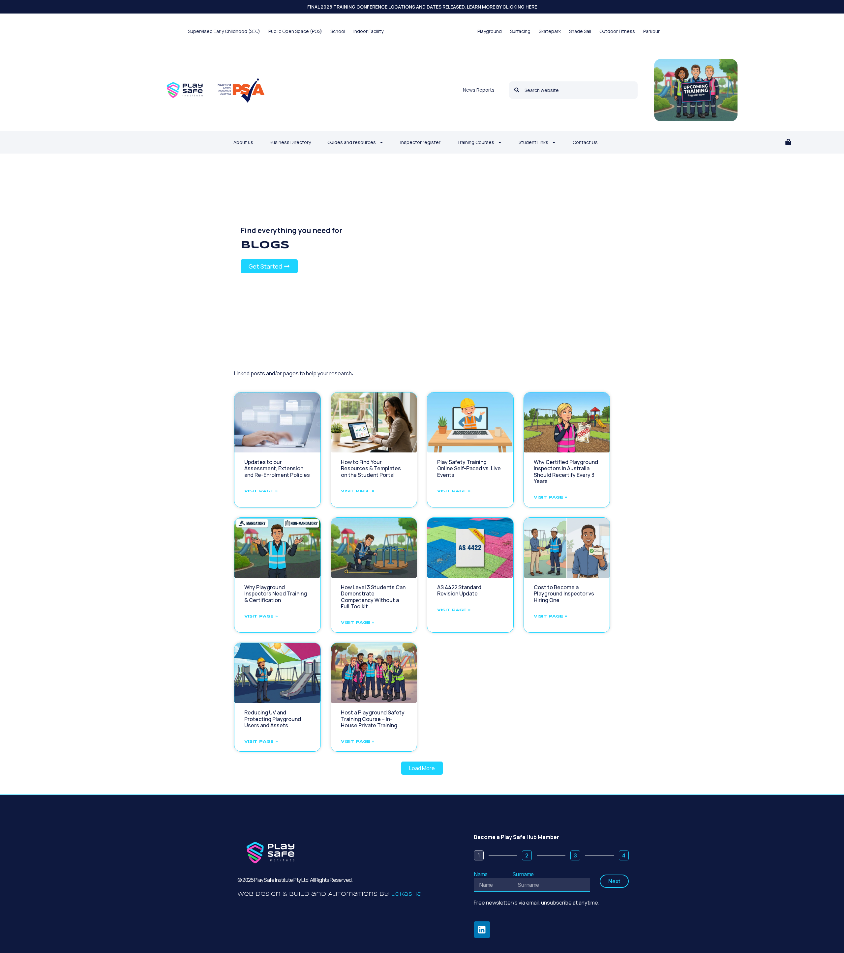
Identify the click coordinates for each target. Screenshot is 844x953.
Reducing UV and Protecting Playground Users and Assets (272, 719)
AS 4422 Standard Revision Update (459, 590)
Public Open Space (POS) (295, 31)
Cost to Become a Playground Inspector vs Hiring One (564, 593)
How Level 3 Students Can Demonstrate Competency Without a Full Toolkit (373, 597)
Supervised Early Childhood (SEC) (224, 31)
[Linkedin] (482, 929)
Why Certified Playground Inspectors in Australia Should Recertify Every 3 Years (566, 471)
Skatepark (550, 31)
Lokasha (406, 894)
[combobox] (573, 90)
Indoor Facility (368, 31)
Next (614, 881)
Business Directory (290, 142)
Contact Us (585, 142)
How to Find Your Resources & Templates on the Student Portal (371, 468)
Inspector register (420, 142)
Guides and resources (351, 142)
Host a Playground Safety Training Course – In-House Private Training (373, 719)
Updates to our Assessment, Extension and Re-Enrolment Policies (277, 468)
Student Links (533, 142)
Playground (489, 31)
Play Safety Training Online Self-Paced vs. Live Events (469, 468)
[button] (788, 143)
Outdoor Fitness (617, 31)
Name (481, 874)
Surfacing (520, 31)
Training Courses (475, 142)
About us (243, 142)
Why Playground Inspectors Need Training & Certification (275, 593)
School (337, 31)
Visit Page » (261, 491)
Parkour (651, 31)
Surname (522, 874)
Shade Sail (580, 31)
